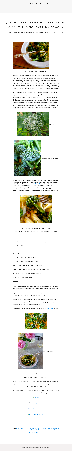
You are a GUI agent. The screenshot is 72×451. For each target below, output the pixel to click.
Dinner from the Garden (34, 428)
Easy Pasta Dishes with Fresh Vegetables (49, 428)
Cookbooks (10, 32)
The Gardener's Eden (36, 4)
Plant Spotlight (25, 32)
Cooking (15, 32)
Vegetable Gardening (38, 32)
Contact (38, 9)
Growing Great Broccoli (47, 429)
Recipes (31, 32)
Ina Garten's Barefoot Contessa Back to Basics (37, 431)
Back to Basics (38, 183)
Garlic (19, 32)
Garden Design (30, 9)
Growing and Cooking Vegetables (33, 429)
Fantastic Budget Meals (19, 429)
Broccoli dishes (24, 428)
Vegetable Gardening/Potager (51, 32)
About (44, 9)
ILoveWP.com (47, 447)
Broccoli (18, 428)
